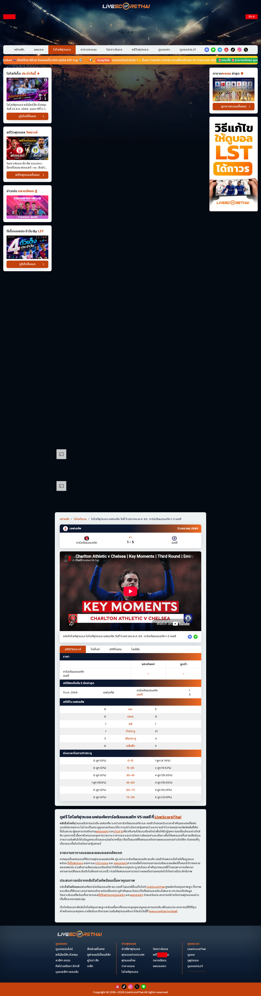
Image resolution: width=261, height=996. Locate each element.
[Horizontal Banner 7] (130, 273)
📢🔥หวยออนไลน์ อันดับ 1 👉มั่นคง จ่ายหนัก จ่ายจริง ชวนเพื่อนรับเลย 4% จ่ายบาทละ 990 (99, 60)
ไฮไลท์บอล (80, 519)
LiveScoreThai (168, 817)
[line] (213, 49)
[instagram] (239, 49)
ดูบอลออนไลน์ (64, 949)
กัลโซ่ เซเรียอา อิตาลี (67, 966)
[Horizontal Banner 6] (130, 241)
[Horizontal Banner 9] (130, 336)
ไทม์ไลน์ (95, 649)
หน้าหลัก (19, 49)
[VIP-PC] (130, 28)
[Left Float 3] (9, 123)
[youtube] (226, 49)
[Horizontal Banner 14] (130, 431)
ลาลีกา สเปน (62, 960)
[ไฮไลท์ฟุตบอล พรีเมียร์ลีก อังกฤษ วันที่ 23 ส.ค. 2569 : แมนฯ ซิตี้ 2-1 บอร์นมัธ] (27, 89)
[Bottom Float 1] (130, 987)
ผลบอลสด (102, 831)
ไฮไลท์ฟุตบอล (62, 49)
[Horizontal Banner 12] (130, 399)
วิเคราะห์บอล (114, 49)
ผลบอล (39, 49)
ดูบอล (191, 955)
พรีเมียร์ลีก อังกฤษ (66, 955)
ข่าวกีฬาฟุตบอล (131, 949)
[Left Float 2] (9, 82)
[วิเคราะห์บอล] (27, 247)
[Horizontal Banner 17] (130, 494)
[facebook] (206, 49)
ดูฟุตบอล (193, 960)
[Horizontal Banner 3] (130, 146)
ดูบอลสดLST (188, 49)
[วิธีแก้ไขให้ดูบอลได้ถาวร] (233, 164)
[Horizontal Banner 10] (130, 368)
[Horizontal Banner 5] (130, 209)
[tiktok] (232, 49)
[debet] (130, 962)
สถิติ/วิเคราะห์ (73, 649)
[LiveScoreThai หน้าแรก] (79, 935)
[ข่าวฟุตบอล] (27, 207)
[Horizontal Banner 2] (130, 114)
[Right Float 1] (252, 40)
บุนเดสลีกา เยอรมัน (66, 972)
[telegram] (219, 49)
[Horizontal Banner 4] (130, 178)
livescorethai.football (163, 911)
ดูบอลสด (164, 49)
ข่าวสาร (118, 831)
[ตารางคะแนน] (233, 89)
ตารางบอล (101, 863)
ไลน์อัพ (135, 649)
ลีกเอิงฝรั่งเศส (96, 949)
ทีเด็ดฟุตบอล (75, 863)
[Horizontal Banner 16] (130, 463)
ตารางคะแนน (89, 49)
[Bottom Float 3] (130, 972)
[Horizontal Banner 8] (130, 304)
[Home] (126, 6)
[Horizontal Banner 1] (130, 83)
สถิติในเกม (115, 649)
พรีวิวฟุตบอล (140, 49)
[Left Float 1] (9, 40)
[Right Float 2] (252, 82)
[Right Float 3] (252, 123)
